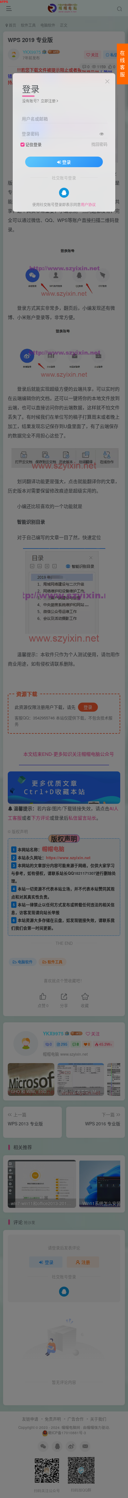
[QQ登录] (64, 193)
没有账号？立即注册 (39, 100)
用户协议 (88, 204)
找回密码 (99, 144)
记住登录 (33, 144)
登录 (66, 162)
